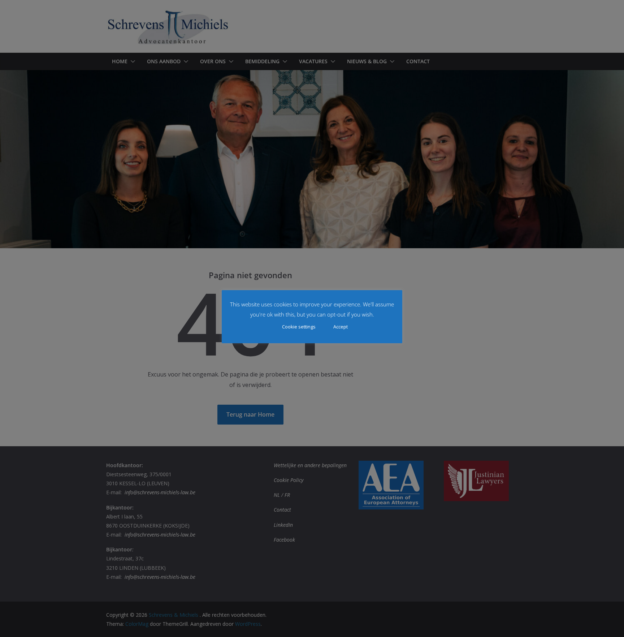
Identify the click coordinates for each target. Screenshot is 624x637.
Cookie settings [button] (299, 326)
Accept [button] (340, 326)
